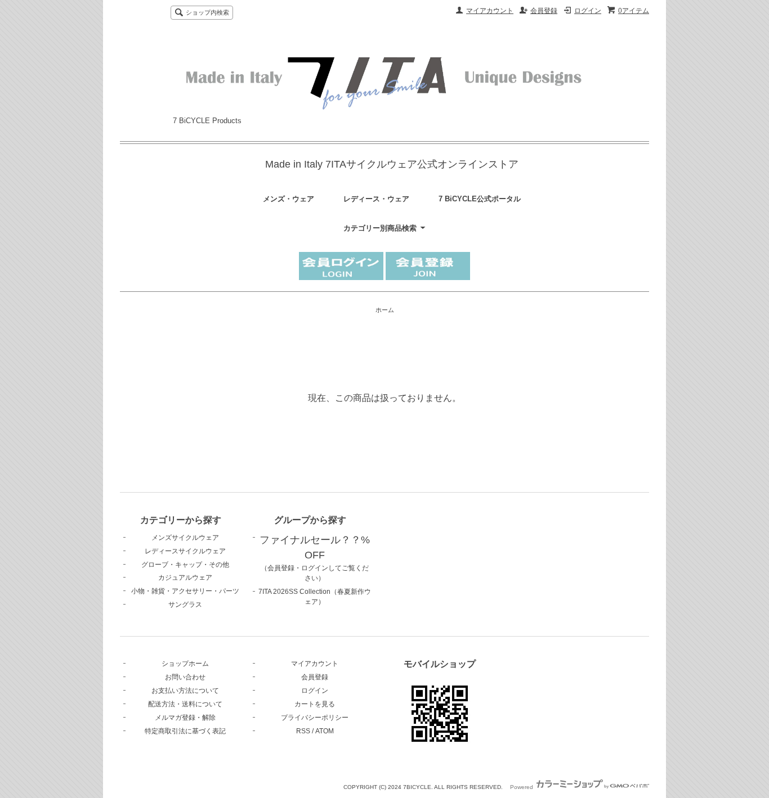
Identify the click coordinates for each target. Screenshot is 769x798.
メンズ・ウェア (288, 199)
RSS (303, 731)
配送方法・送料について (185, 704)
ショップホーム (185, 664)
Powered (522, 787)
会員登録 (543, 11)
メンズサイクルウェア (185, 538)
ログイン (587, 11)
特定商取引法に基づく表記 (185, 731)
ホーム (384, 309)
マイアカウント (489, 11)
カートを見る (314, 704)
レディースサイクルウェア (185, 551)
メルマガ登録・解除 (185, 718)
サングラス (185, 604)
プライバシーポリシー (314, 718)
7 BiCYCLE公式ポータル (480, 199)
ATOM (324, 731)
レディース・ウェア (376, 199)
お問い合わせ (185, 677)
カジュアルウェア (185, 577)
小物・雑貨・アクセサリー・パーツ (185, 591)
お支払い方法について (185, 691)
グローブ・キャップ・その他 (185, 565)
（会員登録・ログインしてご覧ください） (315, 559)
